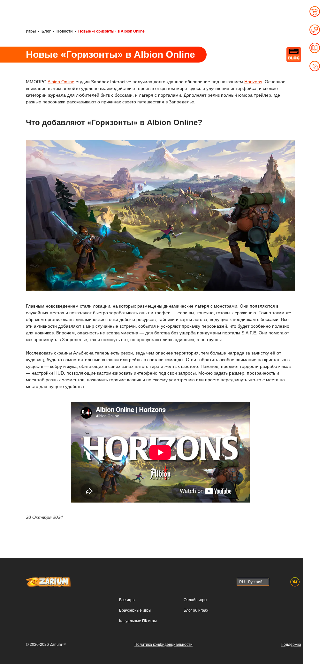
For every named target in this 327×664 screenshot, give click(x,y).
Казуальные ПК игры (138, 621)
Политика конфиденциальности (163, 644)
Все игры (127, 600)
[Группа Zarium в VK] (295, 581)
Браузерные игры (135, 610)
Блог (46, 31)
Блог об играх (196, 610)
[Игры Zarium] (48, 580)
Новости (64, 31)
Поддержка (291, 644)
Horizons (253, 81)
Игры (31, 31)
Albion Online (61, 81)
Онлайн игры (195, 600)
